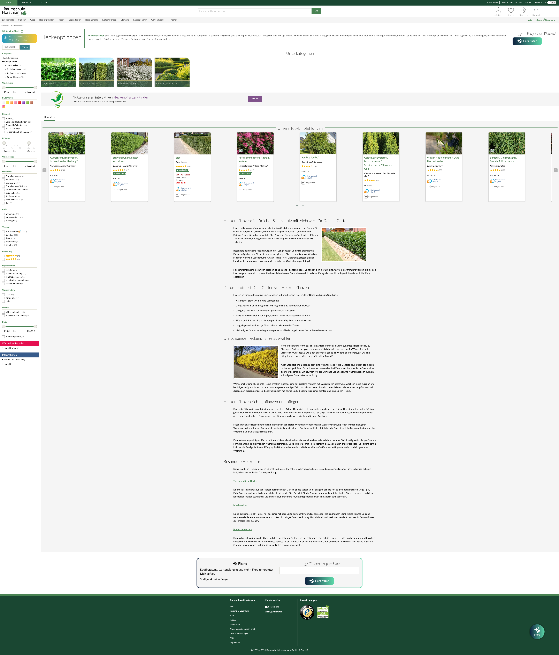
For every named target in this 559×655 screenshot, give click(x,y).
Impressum (235, 643)
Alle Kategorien (11, 58)
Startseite (5, 26)
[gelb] (7, 102)
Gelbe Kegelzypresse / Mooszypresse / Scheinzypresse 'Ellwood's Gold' (378, 163)
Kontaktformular (11, 348)
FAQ (232, 606)
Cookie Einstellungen (239, 634)
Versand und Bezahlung (14, 360)
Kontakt (528, 2)
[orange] (11, 102)
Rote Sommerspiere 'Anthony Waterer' (254, 160)
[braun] (31, 102)
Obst (32, 20)
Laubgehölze (8, 20)
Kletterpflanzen (109, 20)
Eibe (178, 158)
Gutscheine (492, 2)
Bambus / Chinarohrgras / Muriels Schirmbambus (504, 160)
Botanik (43, 3)
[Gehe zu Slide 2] (303, 205)
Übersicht (49, 117)
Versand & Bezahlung (511, 2)
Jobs (232, 615)
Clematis (125, 20)
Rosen (61, 20)
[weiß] (3, 102)
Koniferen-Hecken (89, 83)
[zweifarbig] (3, 106)
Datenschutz (235, 625)
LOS (316, 11)
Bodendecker (75, 20)
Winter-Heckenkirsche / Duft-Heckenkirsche (443, 160)
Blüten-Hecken (126, 83)
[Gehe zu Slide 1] (297, 205)
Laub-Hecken (49, 83)
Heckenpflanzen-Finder (131, 97)
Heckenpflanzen (46, 20)
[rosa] (15, 102)
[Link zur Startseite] (14, 11)
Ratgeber (26, 3)
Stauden (22, 20)
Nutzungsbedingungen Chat (242, 629)
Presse (233, 620)
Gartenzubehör (158, 20)
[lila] (23, 102)
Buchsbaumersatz (165, 83)
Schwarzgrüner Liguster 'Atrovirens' (125, 160)
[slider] (4, 87)
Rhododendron (140, 20)
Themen (173, 20)
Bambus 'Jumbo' (310, 157)
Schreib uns (273, 607)
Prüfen (25, 47)
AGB (232, 638)
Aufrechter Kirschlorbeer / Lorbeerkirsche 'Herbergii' (64, 160)
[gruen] (27, 102)
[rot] (19, 102)
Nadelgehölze (91, 20)
